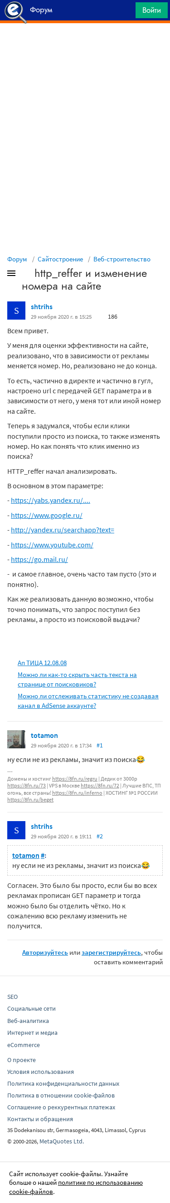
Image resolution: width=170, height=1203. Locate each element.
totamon (44, 735)
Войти (151, 10)
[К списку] (26, 275)
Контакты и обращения (40, 1119)
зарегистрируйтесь (111, 952)
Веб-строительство (122, 259)
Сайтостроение (60, 259)
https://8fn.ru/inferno (77, 792)
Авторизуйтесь (45, 952)
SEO (12, 996)
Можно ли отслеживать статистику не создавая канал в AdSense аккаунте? (88, 701)
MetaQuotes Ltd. (61, 1141)
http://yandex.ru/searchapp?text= (62, 529)
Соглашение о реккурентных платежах (61, 1107)
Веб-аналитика (28, 1021)
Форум (17, 259)
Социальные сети (31, 1008)
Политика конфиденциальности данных (63, 1083)
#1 (100, 745)
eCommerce (23, 1045)
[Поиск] (125, 12)
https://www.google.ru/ (47, 515)
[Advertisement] (85, 46)
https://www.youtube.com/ (52, 544)
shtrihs (42, 306)
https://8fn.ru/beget (30, 799)
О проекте (21, 1060)
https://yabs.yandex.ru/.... (50, 500)
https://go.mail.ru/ (39, 559)
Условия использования (40, 1072)
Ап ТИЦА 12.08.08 (42, 662)
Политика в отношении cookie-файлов (61, 1095)
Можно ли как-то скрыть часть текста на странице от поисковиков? (77, 679)
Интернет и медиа (32, 1032)
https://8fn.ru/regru (74, 778)
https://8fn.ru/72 (100, 785)
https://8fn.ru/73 (26, 785)
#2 (100, 836)
